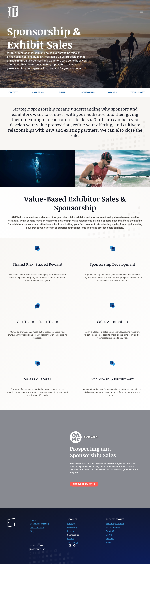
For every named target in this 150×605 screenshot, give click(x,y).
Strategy (71, 523)
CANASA (110, 531)
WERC (109, 542)
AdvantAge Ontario (115, 523)
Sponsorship (73, 535)
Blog (32, 531)
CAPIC (109, 535)
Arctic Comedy (113, 527)
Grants (70, 538)
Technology (72, 542)
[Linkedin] (69, 545)
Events (70, 531)
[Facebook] (74, 545)
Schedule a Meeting (39, 524)
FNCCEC (110, 538)
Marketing (72, 527)
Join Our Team (37, 527)
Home (33, 520)
